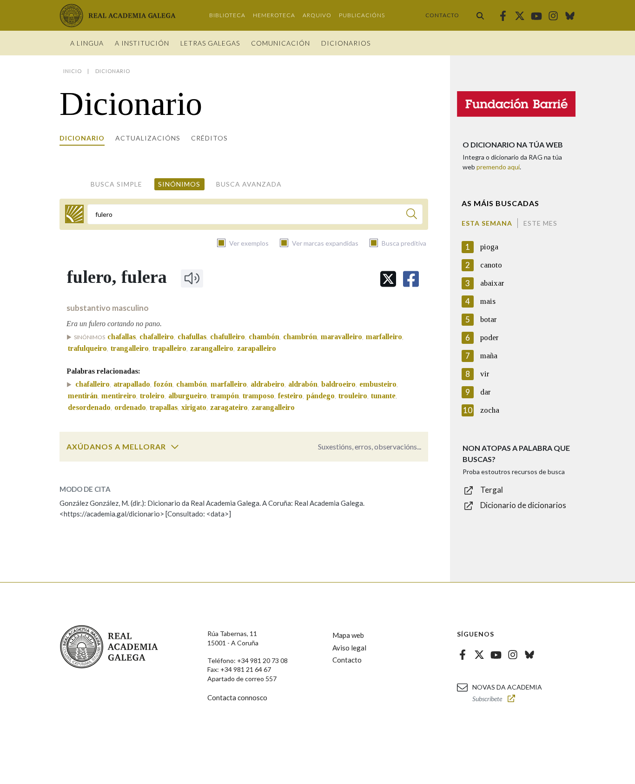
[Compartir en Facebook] (411, 279)
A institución (142, 43)
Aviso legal (349, 647)
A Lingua (87, 43)
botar (488, 319)
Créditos (209, 138)
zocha (489, 410)
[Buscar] (480, 15)
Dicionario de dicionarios (523, 505)
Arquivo (317, 15)
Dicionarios (345, 43)
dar (485, 392)
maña (488, 355)
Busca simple (116, 184)
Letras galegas (210, 43)
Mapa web (348, 635)
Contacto (442, 15)
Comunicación (280, 43)
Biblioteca (227, 15)
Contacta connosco (237, 697)
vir (484, 373)
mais (488, 301)
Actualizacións (147, 138)
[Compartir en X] (388, 279)
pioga (489, 246)
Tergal (491, 490)
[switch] (175, 446)
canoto (491, 265)
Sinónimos (179, 184)
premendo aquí (498, 167)
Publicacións (362, 15)
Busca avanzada (249, 184)
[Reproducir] (192, 278)
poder (489, 337)
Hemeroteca (274, 15)
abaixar (492, 283)
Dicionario (82, 138)
